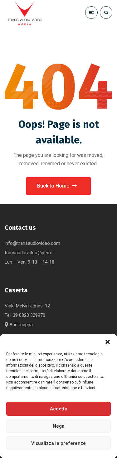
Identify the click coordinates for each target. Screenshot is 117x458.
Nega (59, 426)
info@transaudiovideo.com (32, 243)
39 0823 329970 (29, 315)
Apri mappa (20, 324)
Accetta (58, 409)
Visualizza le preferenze (58, 443)
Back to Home (53, 186)
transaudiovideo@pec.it (29, 252)
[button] (108, 342)
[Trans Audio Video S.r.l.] (24, 14)
